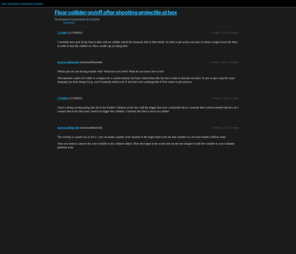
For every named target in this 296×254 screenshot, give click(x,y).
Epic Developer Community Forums (22, 3)
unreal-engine (69, 22)
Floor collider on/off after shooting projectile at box (116, 12)
